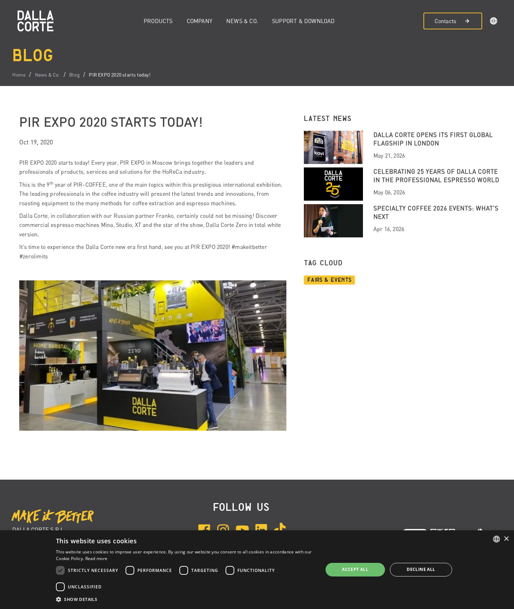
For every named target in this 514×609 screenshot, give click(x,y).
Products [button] (158, 20)
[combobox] (496, 539)
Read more (96, 558)
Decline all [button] (421, 569)
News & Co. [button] (242, 20)
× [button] (506, 539)
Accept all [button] (355, 569)
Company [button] (199, 20)
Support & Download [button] (303, 20)
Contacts (446, 20)
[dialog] (257, 569)
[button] (493, 22)
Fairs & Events (329, 280)
